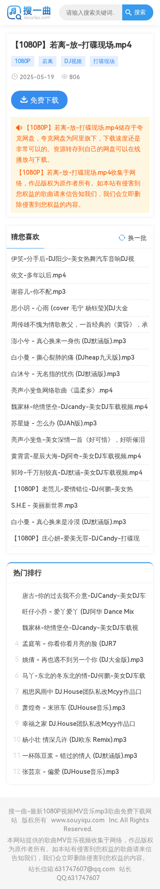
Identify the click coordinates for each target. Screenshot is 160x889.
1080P (23, 61)
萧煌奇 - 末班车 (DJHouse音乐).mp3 (73, 707)
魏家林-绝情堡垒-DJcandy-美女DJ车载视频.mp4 (79, 406)
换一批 (137, 237)
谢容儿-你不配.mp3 (38, 291)
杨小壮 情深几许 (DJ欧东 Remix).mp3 (74, 739)
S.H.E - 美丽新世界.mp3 (44, 505)
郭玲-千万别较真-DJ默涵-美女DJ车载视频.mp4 (76, 472)
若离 (47, 61)
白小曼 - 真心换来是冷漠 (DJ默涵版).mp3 (68, 521)
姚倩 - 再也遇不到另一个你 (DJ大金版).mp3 (83, 659)
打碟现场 (104, 61)
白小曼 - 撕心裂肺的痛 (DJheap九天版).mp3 (73, 357)
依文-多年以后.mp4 (38, 275)
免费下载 (44, 100)
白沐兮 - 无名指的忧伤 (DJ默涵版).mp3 (65, 373)
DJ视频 (73, 61)
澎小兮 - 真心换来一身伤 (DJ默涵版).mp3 (68, 340)
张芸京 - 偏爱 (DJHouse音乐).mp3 (70, 771)
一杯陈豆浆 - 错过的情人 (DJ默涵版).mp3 (79, 755)
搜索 (140, 12)
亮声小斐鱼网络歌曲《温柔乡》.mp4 (61, 390)
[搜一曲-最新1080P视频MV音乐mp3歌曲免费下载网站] (29, 18)
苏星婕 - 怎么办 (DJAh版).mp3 (54, 423)
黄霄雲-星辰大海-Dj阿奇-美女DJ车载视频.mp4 (76, 456)
